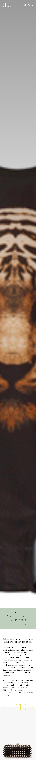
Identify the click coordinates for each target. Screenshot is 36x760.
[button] (33, 707)
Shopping (18, 612)
